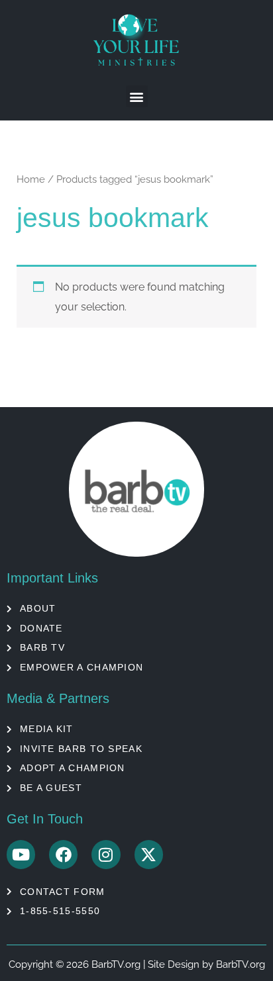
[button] (137, 96)
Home (31, 179)
